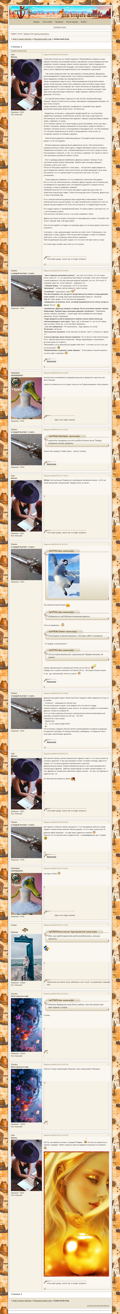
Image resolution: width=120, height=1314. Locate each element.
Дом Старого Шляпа (22, 39)
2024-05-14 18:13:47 (60, 544)
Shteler (14, 271)
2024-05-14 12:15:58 (60, 373)
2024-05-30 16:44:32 (60, 994)
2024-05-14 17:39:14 (60, 476)
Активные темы (60, 27)
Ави (13, 55)
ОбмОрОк (15, 373)
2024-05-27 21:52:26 (60, 693)
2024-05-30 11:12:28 (60, 925)
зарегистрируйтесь (41, 34)
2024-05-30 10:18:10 (60, 868)
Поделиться (48, 54)
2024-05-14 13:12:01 (60, 429)
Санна (14, 925)
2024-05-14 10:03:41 (60, 54)
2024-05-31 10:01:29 (60, 1135)
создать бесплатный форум (98, 1305)
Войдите (27, 34)
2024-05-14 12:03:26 (60, 271)
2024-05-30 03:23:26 (60, 822)
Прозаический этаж (42, 39)
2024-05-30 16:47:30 (60, 1064)
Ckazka (14, 994)
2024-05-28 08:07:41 (60, 754)
